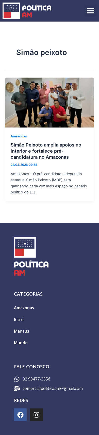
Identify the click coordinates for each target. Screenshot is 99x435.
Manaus (21, 331)
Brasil (19, 319)
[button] (90, 11)
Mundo (21, 343)
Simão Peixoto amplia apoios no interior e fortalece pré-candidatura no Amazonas (46, 150)
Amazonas (19, 136)
